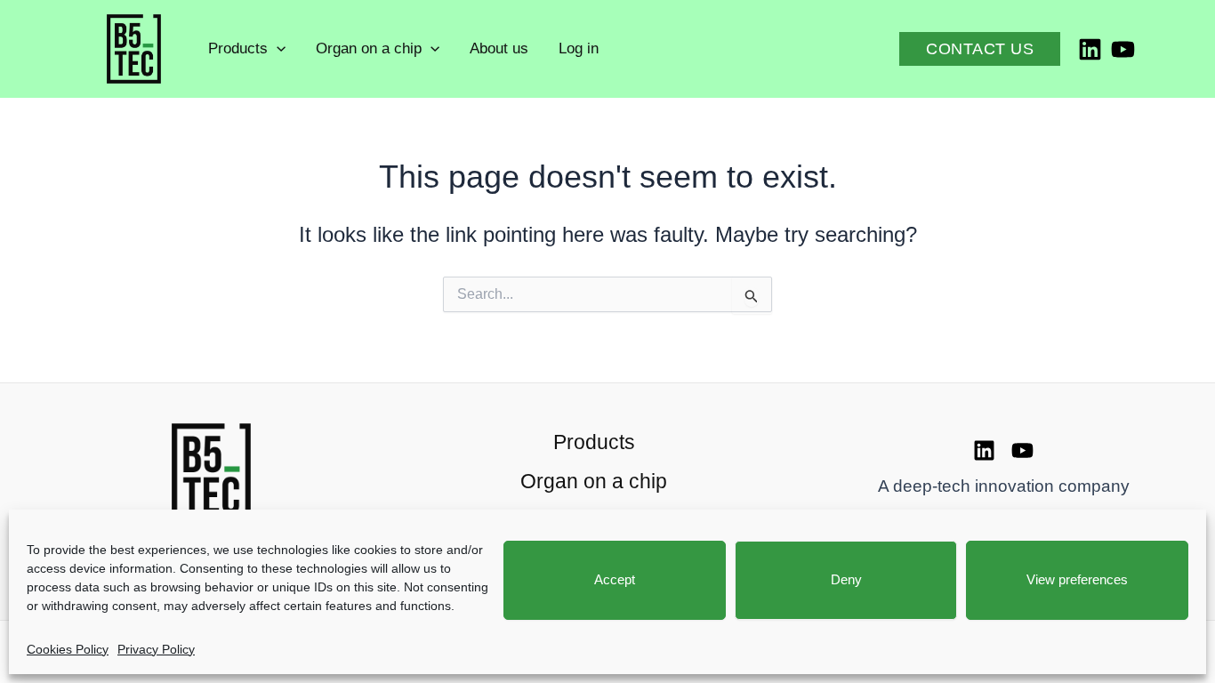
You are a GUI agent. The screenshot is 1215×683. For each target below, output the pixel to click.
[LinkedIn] (1090, 49)
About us (499, 48)
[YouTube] (1123, 49)
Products (238, 48)
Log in (579, 48)
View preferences (1077, 579)
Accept (614, 579)
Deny (846, 579)
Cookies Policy (68, 649)
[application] (277, 49)
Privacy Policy (156, 649)
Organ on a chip (369, 48)
